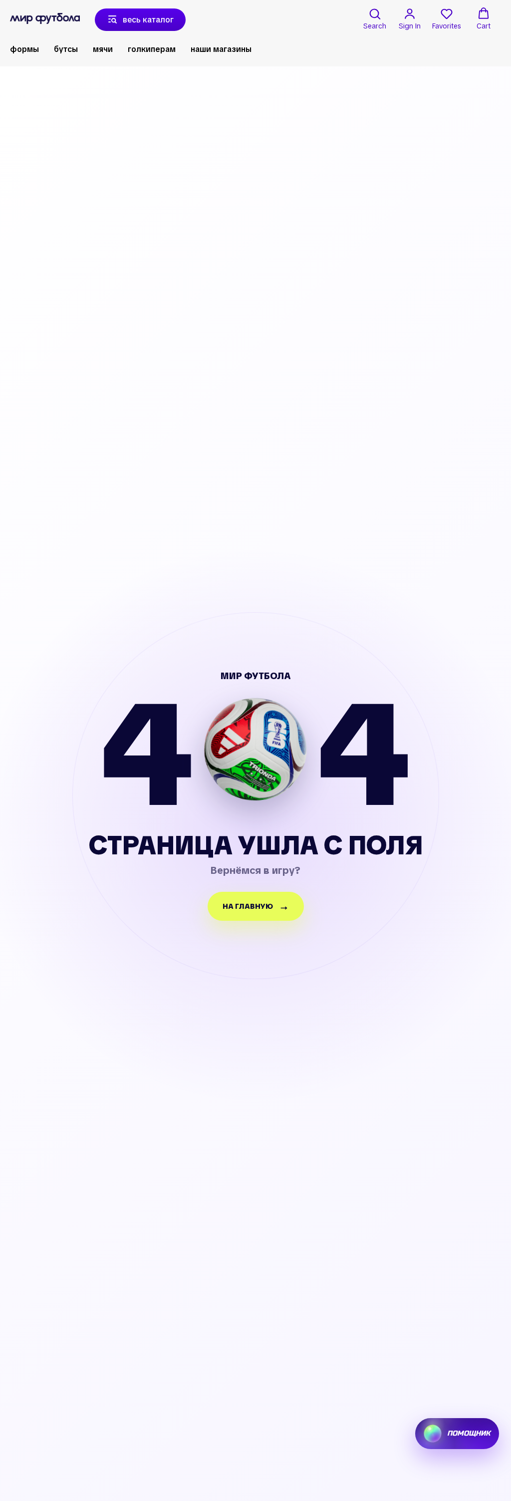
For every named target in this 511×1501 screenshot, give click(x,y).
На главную (248, 906)
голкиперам (152, 49)
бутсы (66, 49)
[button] (374, 18)
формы (24, 49)
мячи (103, 49)
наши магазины (221, 49)
